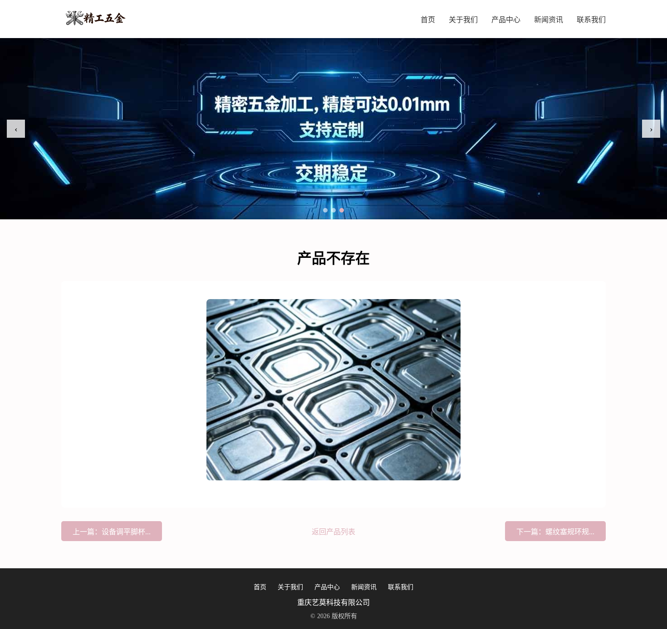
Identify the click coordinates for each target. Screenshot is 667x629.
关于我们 (463, 20)
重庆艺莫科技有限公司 (333, 602)
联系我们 (591, 20)
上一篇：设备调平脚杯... (112, 532)
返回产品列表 (333, 532)
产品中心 (505, 20)
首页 (428, 20)
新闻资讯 (548, 20)
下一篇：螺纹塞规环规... (555, 532)
